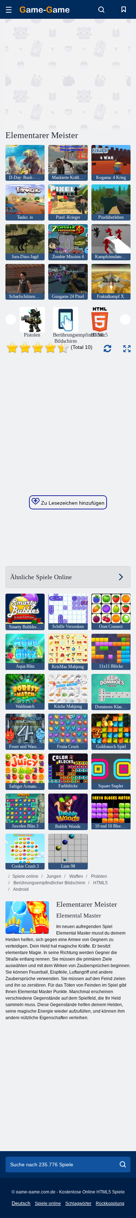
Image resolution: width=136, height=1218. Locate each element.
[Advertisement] (67, 73)
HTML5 (100, 882)
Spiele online (25, 876)
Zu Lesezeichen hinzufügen (72, 503)
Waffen (75, 876)
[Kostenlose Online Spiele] (44, 10)
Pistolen (98, 876)
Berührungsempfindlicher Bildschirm (48, 882)
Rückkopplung (110, 1203)
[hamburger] (8, 9)
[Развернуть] (127, 348)
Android (20, 889)
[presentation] (10, 319)
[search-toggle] (101, 9)
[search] (123, 1164)
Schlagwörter (78, 1203)
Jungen (53, 876)
